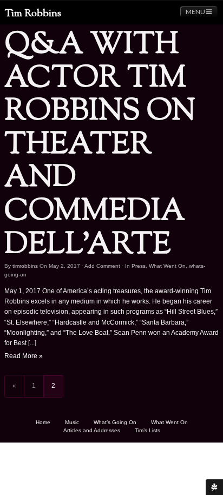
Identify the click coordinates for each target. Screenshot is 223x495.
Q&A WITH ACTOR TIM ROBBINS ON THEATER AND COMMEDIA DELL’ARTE (99, 145)
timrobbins (25, 266)
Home (43, 422)
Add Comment (102, 266)
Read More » (23, 356)
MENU (196, 12)
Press (139, 266)
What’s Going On (115, 422)
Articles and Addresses (91, 430)
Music (72, 422)
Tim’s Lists (147, 430)
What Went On (167, 266)
